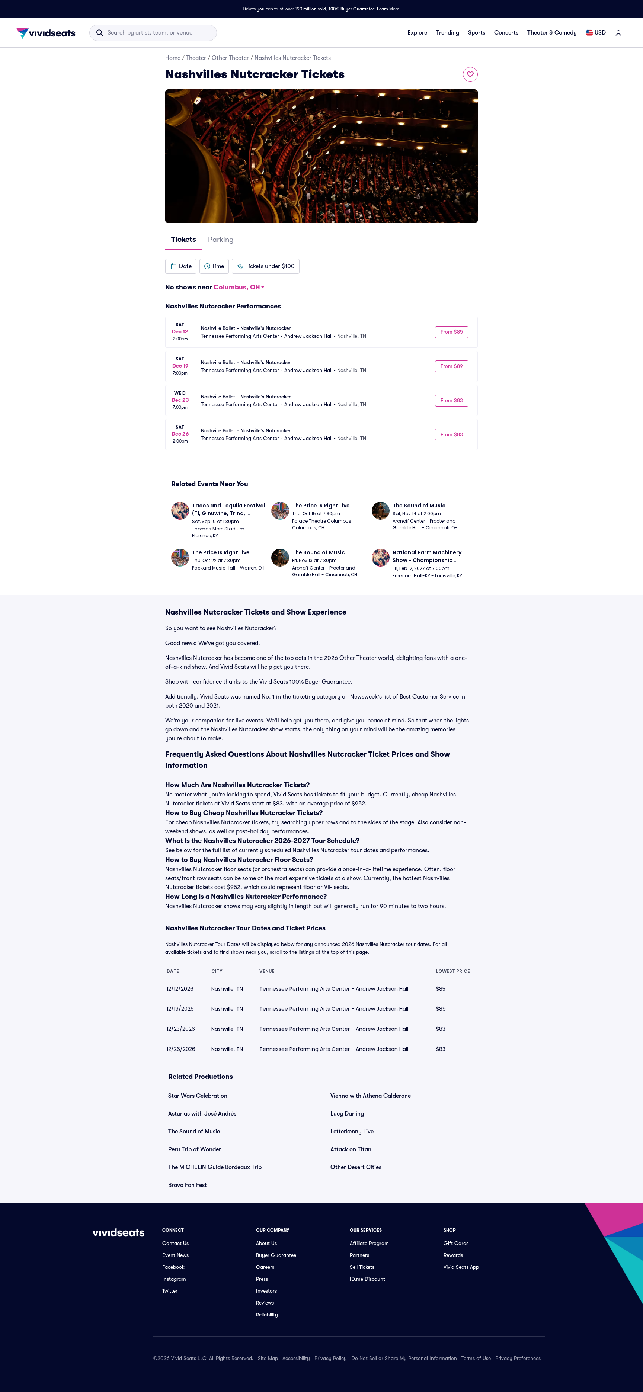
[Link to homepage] (48, 33)
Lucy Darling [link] (347, 1113)
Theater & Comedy (552, 32)
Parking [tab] (221, 239)
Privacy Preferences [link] (518, 1358)
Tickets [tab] (183, 239)
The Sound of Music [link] (194, 1131)
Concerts (506, 32)
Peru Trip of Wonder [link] (194, 1149)
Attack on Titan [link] (350, 1149)
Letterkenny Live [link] (352, 1131)
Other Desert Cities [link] (355, 1167)
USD (600, 32)
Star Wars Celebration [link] (197, 1096)
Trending (447, 32)
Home (172, 58)
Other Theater (230, 58)
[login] (618, 32)
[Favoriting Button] (470, 74)
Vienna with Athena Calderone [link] (370, 1096)
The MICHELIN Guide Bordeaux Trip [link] (215, 1167)
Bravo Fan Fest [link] (187, 1185)
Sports (476, 32)
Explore (417, 32)
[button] (180, 266)
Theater (196, 58)
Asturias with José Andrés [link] (202, 1113)
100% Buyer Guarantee (352, 9)
